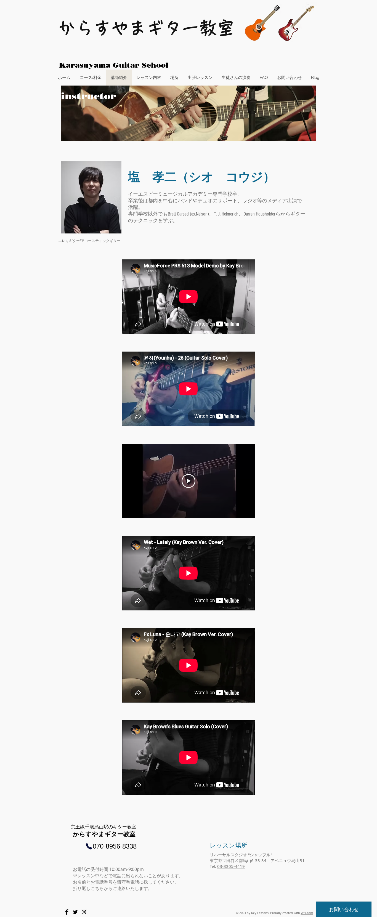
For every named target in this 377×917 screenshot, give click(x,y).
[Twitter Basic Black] (75, 912)
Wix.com (307, 913)
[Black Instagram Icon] (84, 912)
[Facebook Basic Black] (67, 912)
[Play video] (188, 481)
